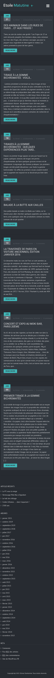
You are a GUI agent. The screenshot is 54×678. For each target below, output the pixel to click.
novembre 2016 (8, 539)
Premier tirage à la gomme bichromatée (22, 397)
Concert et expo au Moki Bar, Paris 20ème (23, 325)
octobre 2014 (7, 614)
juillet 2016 (6, 550)
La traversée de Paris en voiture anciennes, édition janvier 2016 (21, 251)
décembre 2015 (8, 568)
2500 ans (5, 505)
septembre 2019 (8, 525)
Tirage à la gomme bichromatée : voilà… (17, 76)
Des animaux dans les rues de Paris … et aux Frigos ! (23, 27)
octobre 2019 (7, 522)
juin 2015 (5, 589)
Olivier (17, 20)
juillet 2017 (6, 532)
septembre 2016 (8, 546)
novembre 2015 (8, 571)
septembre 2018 (8, 529)
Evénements (28, 20)
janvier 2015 (7, 607)
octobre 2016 (7, 543)
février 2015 (7, 603)
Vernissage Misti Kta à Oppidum (14, 495)
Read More (10, 50)
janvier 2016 (7, 564)
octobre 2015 (7, 575)
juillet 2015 (6, 586)
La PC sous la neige (9, 491)
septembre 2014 (8, 618)
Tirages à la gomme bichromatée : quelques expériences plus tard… (19, 147)
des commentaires (11, 655)
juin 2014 (5, 625)
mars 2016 (6, 561)
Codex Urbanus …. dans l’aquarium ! (15, 502)
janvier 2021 (7, 518)
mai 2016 (6, 557)
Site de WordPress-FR (10, 659)
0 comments (47, 20)
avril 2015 (6, 596)
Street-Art (37, 20)
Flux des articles (10, 652)
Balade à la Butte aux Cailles (23, 204)
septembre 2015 (8, 578)
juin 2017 (5, 536)
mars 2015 (6, 600)
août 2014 (6, 621)
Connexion (6, 648)
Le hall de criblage (9, 498)
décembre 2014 (8, 610)
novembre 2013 (8, 635)
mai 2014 (6, 628)
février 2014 (7, 632)
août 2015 (6, 582)
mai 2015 (6, 593)
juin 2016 (5, 554)
